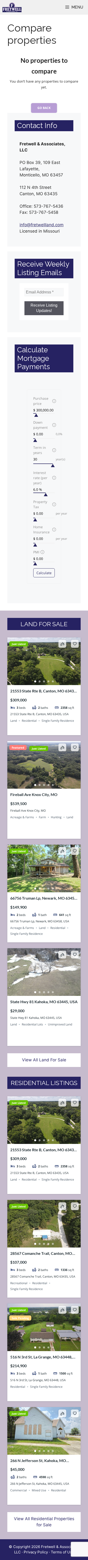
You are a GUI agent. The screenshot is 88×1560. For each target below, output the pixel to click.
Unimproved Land (60, 1024)
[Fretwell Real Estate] (12, 7)
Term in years (39, 450)
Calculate (44, 572)
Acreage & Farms (22, 817)
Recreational (18, 1283)
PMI (36, 552)
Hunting (56, 817)
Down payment (40, 425)
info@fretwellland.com (42, 224)
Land (13, 721)
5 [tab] (53, 681)
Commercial (18, 1490)
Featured (18, 747)
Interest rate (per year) (40, 477)
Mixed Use (39, 1490)
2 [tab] (40, 681)
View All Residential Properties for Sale (44, 1522)
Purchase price (40, 401)
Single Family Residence (58, 721)
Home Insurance (41, 529)
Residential (29, 721)
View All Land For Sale (44, 1059)
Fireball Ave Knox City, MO (33, 794)
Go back (44, 108)
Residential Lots (32, 1024)
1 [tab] (35, 681)
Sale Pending (20, 1318)
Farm (42, 817)
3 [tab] (44, 681)
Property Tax (40, 504)
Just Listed (19, 644)
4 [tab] (48, 681)
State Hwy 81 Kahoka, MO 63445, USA (43, 1001)
